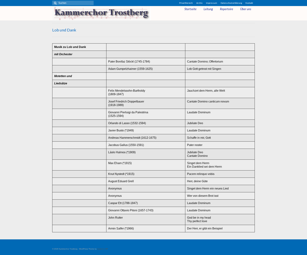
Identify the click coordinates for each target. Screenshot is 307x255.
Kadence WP (102, 249)
